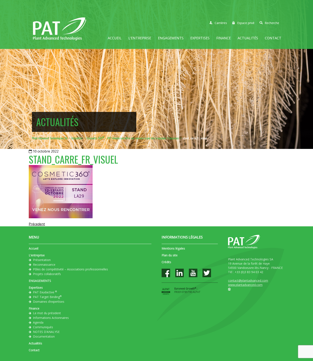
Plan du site (170, 255)
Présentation (42, 260)
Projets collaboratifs (47, 274)
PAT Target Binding (47, 297)
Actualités (248, 38)
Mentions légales (173, 248)
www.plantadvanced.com (245, 285)
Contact (273, 38)
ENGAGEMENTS (171, 38)
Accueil (115, 38)
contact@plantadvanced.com (248, 280)
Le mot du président (47, 313)
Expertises (200, 38)
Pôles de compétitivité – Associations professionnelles (70, 269)
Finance (223, 38)
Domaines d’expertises (48, 302)
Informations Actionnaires (51, 318)
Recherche (272, 23)
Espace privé (245, 23)
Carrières (221, 23)
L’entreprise (139, 38)
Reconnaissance (44, 265)
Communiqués (43, 327)
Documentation (44, 336)
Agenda (38, 322)
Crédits (166, 262)
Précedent (37, 224)
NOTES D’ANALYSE (46, 332)
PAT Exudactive (45, 292)
